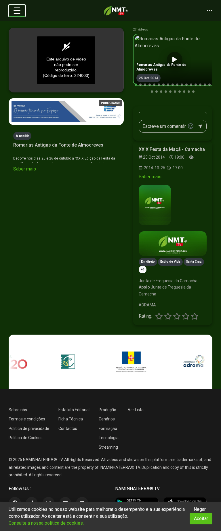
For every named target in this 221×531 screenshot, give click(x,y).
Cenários (107, 419)
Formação (108, 428)
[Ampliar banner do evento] (173, 243)
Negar (200, 509)
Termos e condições (27, 419)
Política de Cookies (26, 437)
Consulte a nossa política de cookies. (46, 523)
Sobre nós (18, 409)
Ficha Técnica (70, 419)
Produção (107, 409)
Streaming (108, 447)
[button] (136, 85)
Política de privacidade (29, 428)
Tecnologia (109, 437)
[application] (66, 60)
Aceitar (201, 518)
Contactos (67, 428)
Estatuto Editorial (73, 409)
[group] (174, 60)
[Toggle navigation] (17, 11)
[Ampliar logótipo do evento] (155, 205)
